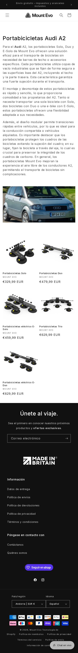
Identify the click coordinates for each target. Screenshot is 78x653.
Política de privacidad (21, 513)
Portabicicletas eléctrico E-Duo (19, 384)
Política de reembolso (31, 634)
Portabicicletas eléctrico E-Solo (19, 328)
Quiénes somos (17, 552)
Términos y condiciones (22, 521)
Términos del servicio (29, 640)
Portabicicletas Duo (50, 273)
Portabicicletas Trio (51, 326)
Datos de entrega (18, 489)
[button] (7, 15)
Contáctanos (15, 544)
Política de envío (54, 640)
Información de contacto (41, 645)
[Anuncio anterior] (7, 5)
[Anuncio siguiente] (71, 5)
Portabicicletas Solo (14, 273)
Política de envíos (18, 497)
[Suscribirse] (67, 438)
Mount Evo (36, 630)
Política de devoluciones (23, 505)
